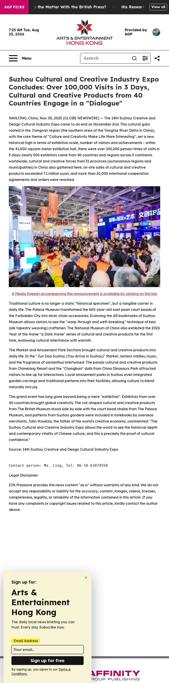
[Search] (134, 58)
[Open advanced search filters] (145, 58)
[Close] (86, 578)
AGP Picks (14, 7)
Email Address (26, 641)
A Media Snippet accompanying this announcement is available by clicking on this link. (85, 293)
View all (158, 7)
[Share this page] (157, 58)
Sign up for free (47, 660)
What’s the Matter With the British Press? (64, 6)
